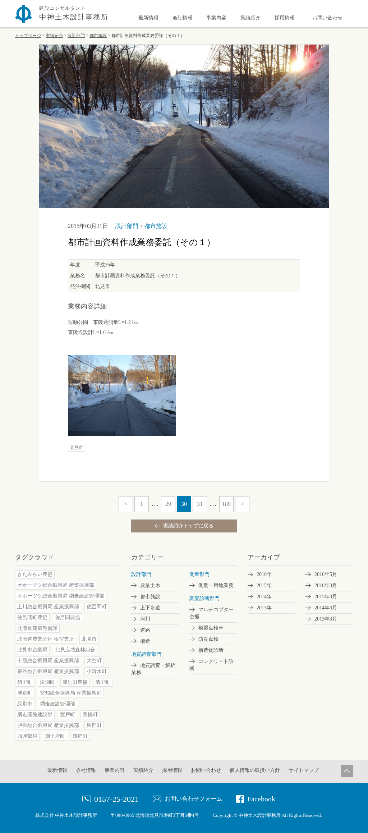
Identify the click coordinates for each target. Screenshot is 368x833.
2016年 (264, 574)
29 (168, 504)
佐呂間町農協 (32, 617)
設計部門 (127, 226)
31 (200, 504)
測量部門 (199, 574)
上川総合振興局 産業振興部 (48, 606)
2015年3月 (325, 596)
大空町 (94, 660)
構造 (145, 641)
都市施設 (155, 226)
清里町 (102, 682)
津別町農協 (75, 682)
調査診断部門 (204, 598)
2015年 (264, 585)
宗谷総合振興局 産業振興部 (48, 671)
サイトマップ (304, 770)
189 (226, 504)
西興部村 (27, 736)
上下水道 (150, 607)
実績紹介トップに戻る (187, 525)
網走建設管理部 (57, 703)
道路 (145, 630)
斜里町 (24, 682)
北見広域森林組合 (75, 650)
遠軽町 (80, 736)
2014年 (264, 596)
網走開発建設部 (34, 714)
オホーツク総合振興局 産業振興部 (55, 585)
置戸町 (67, 714)
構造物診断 (211, 650)
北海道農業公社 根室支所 (45, 639)
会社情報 (182, 17)
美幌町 (90, 714)
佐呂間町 (97, 606)
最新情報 (148, 17)
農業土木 (150, 585)
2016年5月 (325, 574)
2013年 (264, 607)
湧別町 (24, 693)
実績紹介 (250, 17)
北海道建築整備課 (37, 628)
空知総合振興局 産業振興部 (71, 693)
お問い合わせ (327, 17)
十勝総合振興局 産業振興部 (48, 660)
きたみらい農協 (34, 574)
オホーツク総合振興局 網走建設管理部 (60, 596)
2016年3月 (325, 585)
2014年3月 (325, 607)
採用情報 (285, 17)
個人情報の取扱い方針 (255, 770)
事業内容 (216, 17)
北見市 (76, 447)
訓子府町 (55, 736)
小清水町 (97, 671)
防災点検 (208, 639)
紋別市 (24, 703)
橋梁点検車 (211, 628)
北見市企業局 (32, 650)
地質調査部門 (146, 654)
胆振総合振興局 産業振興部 (48, 725)
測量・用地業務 (216, 585)
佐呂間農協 (67, 617)
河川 (145, 619)
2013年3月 (325, 619)
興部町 (94, 725)
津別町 (47, 682)
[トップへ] (347, 770)
